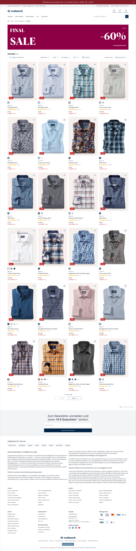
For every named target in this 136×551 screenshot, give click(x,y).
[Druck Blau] (8, 158)
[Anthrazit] (69, 379)
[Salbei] (11, 268)
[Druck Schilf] (100, 268)
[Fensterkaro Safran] (39, 379)
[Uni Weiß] (42, 158)
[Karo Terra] (8, 379)
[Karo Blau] (100, 158)
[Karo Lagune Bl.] (75, 379)
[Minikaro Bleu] (39, 102)
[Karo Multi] (69, 102)
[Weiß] (8, 268)
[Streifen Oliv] (100, 102)
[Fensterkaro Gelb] (11, 324)
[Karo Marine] (72, 213)
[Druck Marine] (100, 213)
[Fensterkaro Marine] (8, 324)
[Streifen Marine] (103, 102)
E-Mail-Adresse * (49, 425)
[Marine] (14, 268)
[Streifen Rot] (69, 324)
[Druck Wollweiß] (42, 379)
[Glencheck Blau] (39, 324)
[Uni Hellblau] (39, 158)
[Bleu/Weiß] (42, 213)
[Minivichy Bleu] (14, 324)
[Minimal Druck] (8, 102)
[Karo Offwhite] (69, 213)
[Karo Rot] (103, 379)
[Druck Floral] (69, 268)
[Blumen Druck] (8, 213)
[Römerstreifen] (100, 324)
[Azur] (72, 379)
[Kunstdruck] (69, 158)
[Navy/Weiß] (39, 213)
